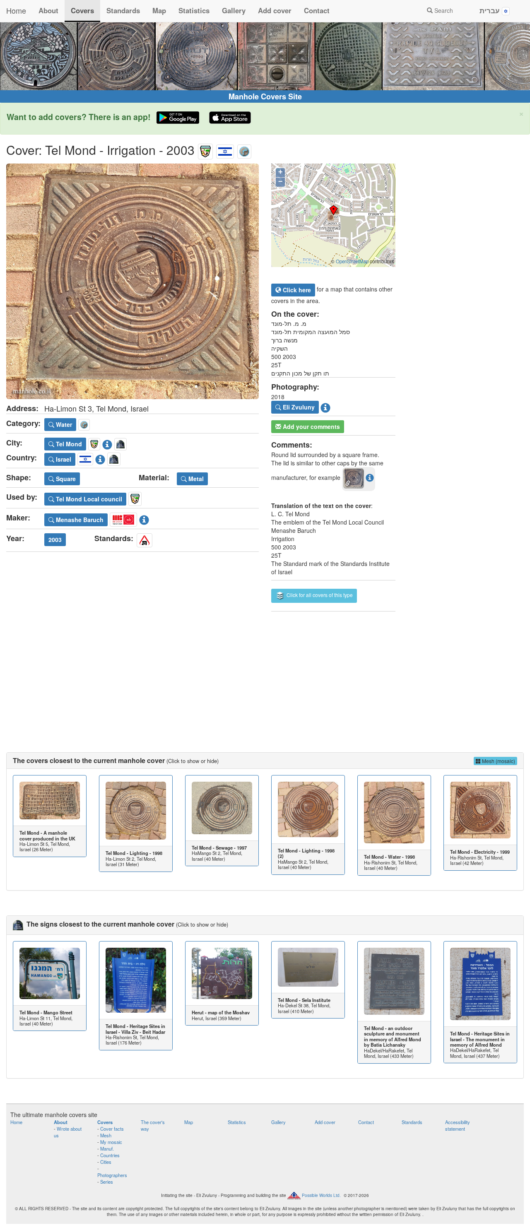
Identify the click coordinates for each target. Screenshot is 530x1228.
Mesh (105, 1135)
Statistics (194, 10)
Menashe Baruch (79, 519)
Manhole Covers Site (265, 96)
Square (65, 478)
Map (159, 10)
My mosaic (111, 1142)
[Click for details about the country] (100, 458)
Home (16, 10)
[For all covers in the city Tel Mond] (205, 150)
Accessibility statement (457, 1125)
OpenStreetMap (352, 261)
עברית (490, 10)
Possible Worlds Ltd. (321, 1195)
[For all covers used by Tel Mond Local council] (135, 497)
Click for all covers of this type (319, 594)
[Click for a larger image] (132, 281)
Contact (317, 10)
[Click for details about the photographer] (325, 406)
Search (443, 10)
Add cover (275, 10)
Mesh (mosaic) (498, 760)
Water (63, 424)
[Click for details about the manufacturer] (144, 518)
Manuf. (107, 1148)
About (48, 10)
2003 (55, 539)
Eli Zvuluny (298, 407)
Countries (110, 1155)
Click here (296, 290)
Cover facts (112, 1128)
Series (106, 1181)
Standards (123, 10)
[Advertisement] (265, 674)
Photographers (112, 1175)
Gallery (234, 10)
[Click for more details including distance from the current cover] (370, 477)
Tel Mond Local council (88, 499)
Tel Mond (68, 444)
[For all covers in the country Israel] (225, 150)
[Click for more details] (49, 800)
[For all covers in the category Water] (244, 150)
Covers (82, 10)
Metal (195, 478)
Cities (105, 1161)
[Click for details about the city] (107, 442)
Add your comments (310, 426)
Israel (62, 459)
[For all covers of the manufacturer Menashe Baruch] (123, 518)
